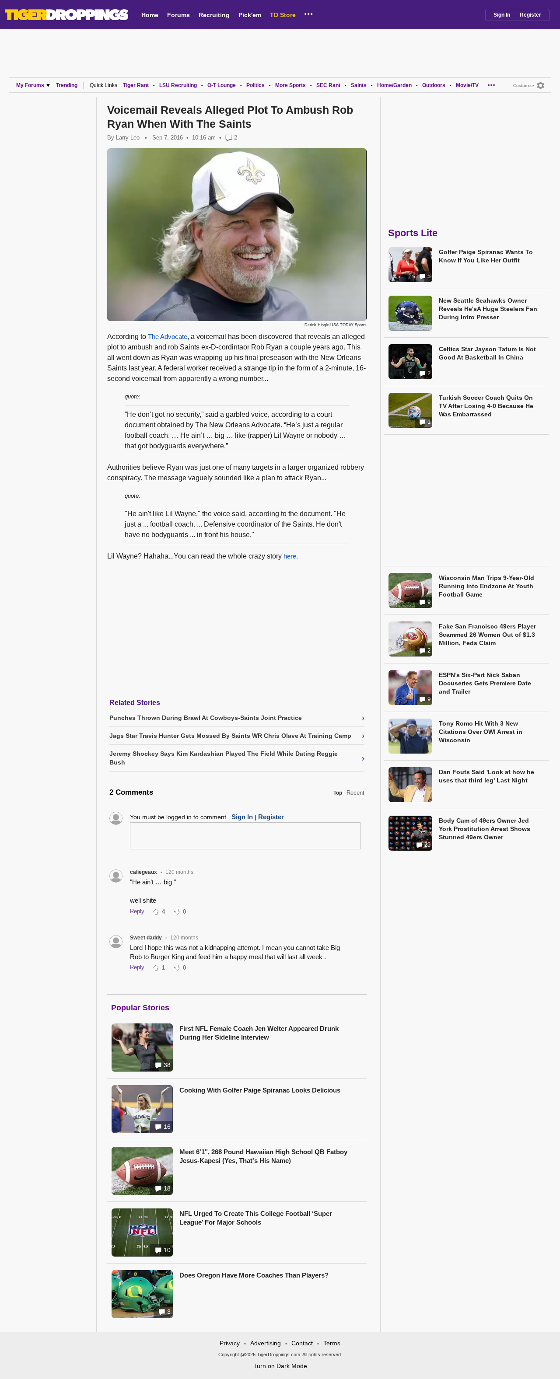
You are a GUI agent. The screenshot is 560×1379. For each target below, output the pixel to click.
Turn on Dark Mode (280, 1365)
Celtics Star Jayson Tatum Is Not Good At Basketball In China (487, 353)
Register (530, 15)
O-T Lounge (221, 85)
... (308, 12)
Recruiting (214, 15)
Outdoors (433, 85)
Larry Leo (128, 137)
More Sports (290, 85)
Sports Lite (413, 232)
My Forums (30, 85)
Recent (355, 792)
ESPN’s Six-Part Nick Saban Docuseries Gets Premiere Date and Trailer (485, 683)
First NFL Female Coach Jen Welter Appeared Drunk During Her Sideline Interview (259, 1033)
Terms (331, 1343)
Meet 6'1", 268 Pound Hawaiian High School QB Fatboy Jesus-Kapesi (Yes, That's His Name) (263, 1156)
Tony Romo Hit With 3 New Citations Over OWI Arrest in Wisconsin (480, 732)
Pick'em (249, 15)
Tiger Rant (136, 85)
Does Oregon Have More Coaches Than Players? (254, 1275)
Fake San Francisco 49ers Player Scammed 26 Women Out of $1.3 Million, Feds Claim (487, 634)
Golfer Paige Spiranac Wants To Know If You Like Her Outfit (486, 256)
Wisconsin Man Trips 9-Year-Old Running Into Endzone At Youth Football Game (486, 586)
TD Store (283, 15)
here (290, 556)
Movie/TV (467, 85)
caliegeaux (143, 872)
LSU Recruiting (178, 85)
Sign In (502, 15)
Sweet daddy (146, 938)
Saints (359, 85)
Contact (302, 1343)
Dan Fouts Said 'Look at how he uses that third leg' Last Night (486, 776)
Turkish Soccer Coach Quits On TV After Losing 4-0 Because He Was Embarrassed (486, 406)
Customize (523, 85)
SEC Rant (328, 85)
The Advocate (167, 336)
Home (149, 15)
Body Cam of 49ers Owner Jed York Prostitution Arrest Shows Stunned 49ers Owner (484, 829)
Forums (178, 15)
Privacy (230, 1343)
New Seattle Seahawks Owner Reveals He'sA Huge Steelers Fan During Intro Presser (488, 309)
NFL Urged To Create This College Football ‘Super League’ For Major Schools (255, 1218)
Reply (137, 911)
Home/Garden (394, 85)
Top (337, 793)
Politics (255, 85)
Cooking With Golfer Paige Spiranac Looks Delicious (259, 1090)
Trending (66, 85)
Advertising (265, 1343)
